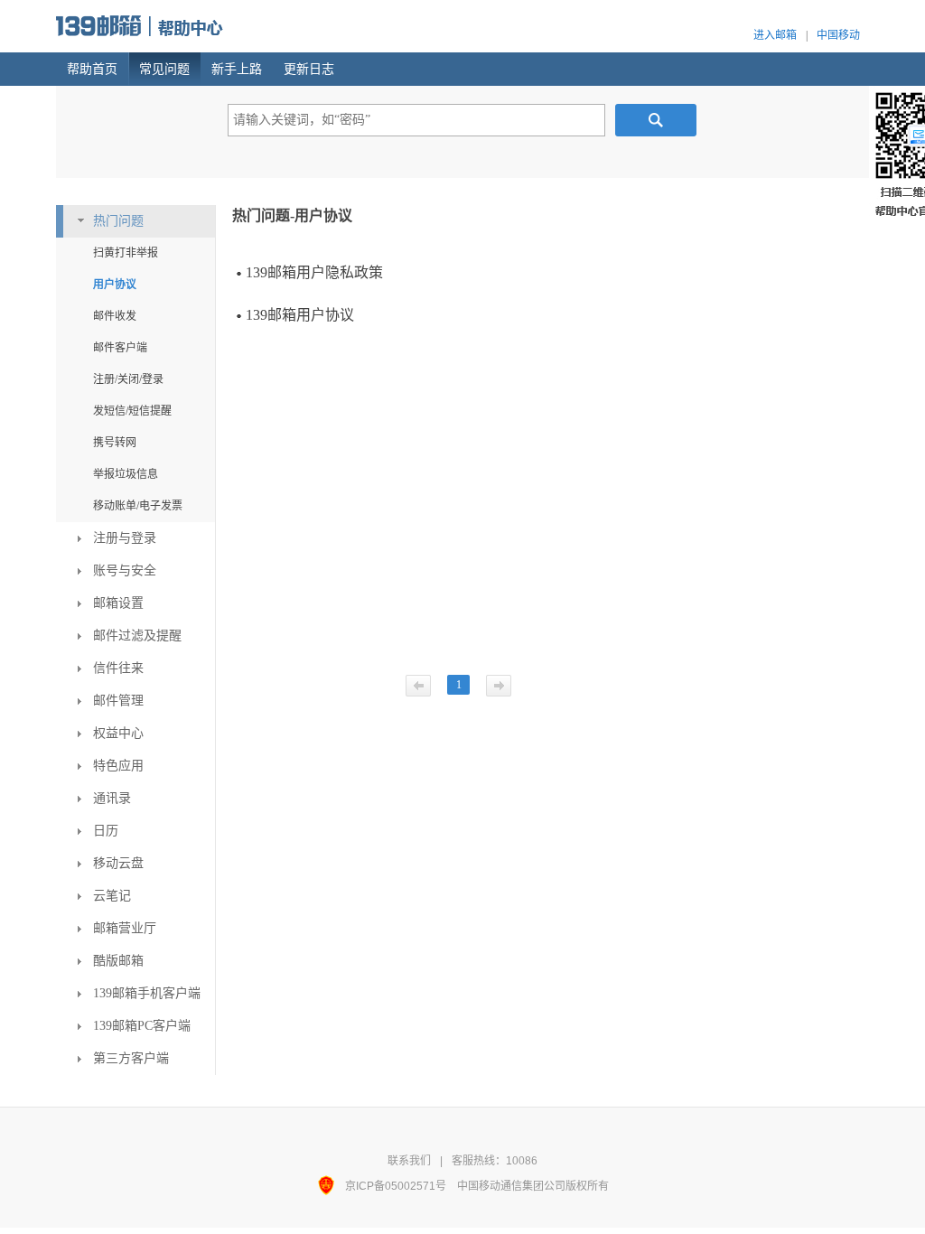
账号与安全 (124, 570)
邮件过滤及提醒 (137, 635)
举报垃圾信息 (125, 474)
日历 (105, 830)
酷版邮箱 (118, 961)
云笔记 (112, 895)
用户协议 (114, 284)
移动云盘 (118, 863)
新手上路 (236, 69)
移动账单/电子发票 (137, 506)
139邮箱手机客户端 (147, 993)
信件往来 (118, 668)
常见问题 (164, 69)
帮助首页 (92, 69)
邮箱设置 (118, 603)
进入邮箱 (775, 35)
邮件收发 (114, 316)
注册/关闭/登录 (128, 379)
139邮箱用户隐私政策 (314, 272)
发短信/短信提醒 (132, 411)
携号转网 (114, 442)
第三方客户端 (131, 1058)
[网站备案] (331, 1186)
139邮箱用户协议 (300, 315)
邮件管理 (118, 700)
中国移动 (838, 35)
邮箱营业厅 (124, 928)
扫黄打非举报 (125, 253)
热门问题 (118, 221)
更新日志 (309, 69)
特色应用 (118, 765)
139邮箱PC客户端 (142, 1026)
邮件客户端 (120, 347)
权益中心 (118, 733)
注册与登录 (124, 538)
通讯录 (112, 798)
